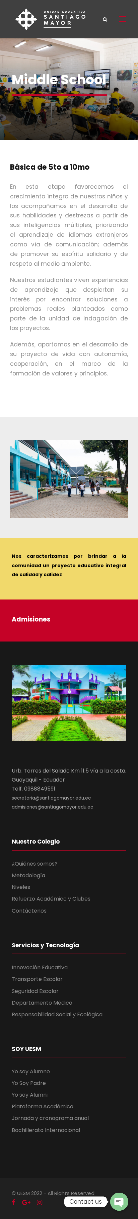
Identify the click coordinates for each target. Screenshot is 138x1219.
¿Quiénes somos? (35, 864)
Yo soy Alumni (30, 1095)
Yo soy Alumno (31, 1071)
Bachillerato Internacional (46, 1130)
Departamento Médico (42, 1003)
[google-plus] (26, 1202)
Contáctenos (29, 911)
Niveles (21, 887)
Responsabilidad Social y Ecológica (57, 1014)
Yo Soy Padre (29, 1083)
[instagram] (39, 1202)
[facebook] (13, 1202)
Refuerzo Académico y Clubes (51, 899)
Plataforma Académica (42, 1106)
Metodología (28, 875)
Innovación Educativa (40, 967)
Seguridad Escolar (35, 991)
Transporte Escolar (37, 979)
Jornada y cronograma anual (50, 1118)
